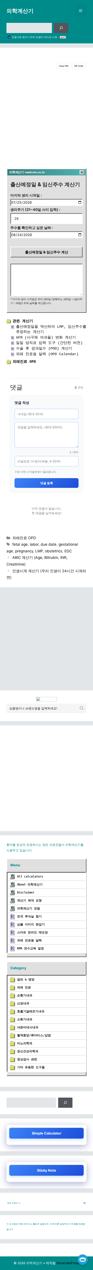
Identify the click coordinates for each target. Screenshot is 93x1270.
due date (48, 544)
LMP (39, 551)
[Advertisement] (46, 117)
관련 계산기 (23, 321)
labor (34, 544)
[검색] (61, 28)
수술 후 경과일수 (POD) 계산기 (44, 349)
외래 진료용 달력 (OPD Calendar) (47, 354)
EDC (68, 551)
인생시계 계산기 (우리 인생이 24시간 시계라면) (35, 37)
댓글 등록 (46, 483)
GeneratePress (68, 1263)
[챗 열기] (82, 1259)
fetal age (20, 544)
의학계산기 (20, 11)
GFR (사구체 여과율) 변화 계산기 (46, 338)
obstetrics (53, 551)
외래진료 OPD (24, 362)
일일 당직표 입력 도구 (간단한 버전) (49, 343)
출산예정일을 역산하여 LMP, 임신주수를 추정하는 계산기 (51, 329)
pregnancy (24, 551)
